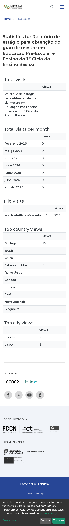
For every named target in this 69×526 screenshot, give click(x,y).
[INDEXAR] (31, 382)
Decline (45, 520)
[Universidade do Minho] (55, 432)
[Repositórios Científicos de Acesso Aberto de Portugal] (11, 382)
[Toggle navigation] (61, 6)
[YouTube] (29, 395)
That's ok (58, 520)
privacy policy (48, 513)
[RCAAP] (40, 395)
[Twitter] (19, 395)
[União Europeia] (17, 463)
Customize (9, 520)
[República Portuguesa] (26, 454)
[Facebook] (8, 395)
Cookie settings (34, 493)
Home (7, 18)
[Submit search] (52, 6)
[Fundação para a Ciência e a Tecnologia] (23, 432)
